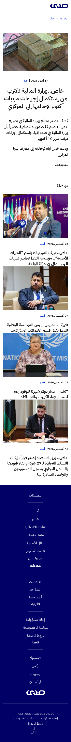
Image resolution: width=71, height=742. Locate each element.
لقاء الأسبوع (35, 559)
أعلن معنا (35, 597)
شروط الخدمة (35, 635)
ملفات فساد (35, 535)
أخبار (25, 81)
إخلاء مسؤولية (35, 619)
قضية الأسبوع (35, 551)
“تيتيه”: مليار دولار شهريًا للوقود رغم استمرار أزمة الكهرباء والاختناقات (40, 394)
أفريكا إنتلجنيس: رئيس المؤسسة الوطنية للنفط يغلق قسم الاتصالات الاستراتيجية (37, 327)
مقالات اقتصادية (36, 526)
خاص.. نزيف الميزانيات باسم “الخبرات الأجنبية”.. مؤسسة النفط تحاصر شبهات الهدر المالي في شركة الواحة (38, 258)
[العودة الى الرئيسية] (59, 6)
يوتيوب (35, 673)
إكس (35, 665)
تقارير (35, 519)
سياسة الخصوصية (35, 627)
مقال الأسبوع (35, 542)
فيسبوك (35, 657)
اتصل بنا (35, 589)
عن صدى (35, 581)
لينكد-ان (35, 681)
